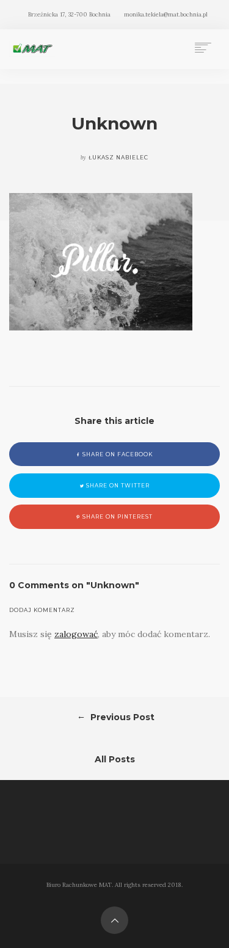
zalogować (76, 634)
